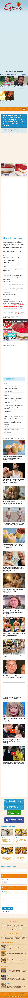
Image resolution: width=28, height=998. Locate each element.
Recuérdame (5, 905)
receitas (12, 129)
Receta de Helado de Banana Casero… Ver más (21, 840)
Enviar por (15, 812)
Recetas (16, 130)
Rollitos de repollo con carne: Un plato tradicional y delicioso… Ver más (20, 859)
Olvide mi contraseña (5, 911)
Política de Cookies (9, 996)
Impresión (13, 807)
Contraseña (4, 899)
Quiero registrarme (5, 912)
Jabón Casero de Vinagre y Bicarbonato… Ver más (6, 841)
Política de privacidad (18, 996)
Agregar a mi (14, 801)
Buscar (4, 882)
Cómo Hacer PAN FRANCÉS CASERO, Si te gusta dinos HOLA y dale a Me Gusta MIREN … (16, 972)
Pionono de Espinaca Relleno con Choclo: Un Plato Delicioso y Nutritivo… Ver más (6, 859)
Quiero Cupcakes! (11, 345)
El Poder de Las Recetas (14, 10)
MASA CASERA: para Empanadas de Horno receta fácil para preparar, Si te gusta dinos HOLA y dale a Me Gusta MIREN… (16, 986)
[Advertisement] (14, 27)
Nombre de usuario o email (7, 895)
